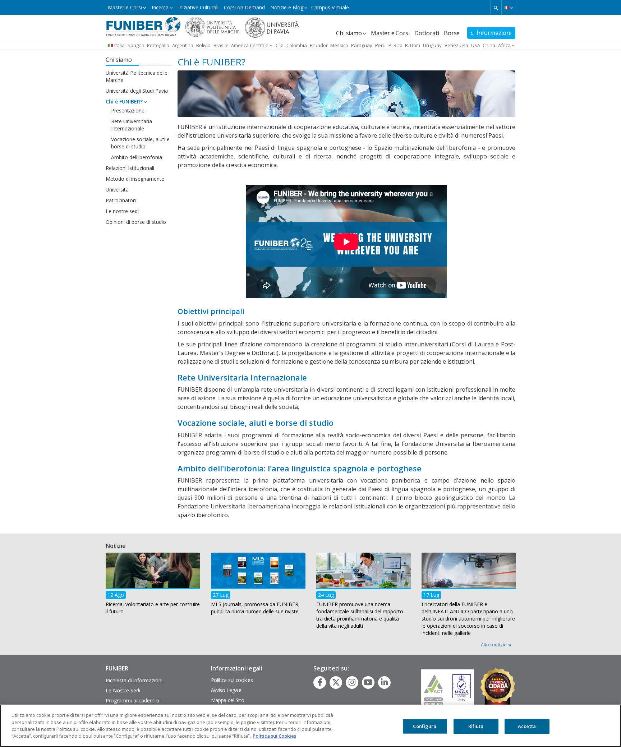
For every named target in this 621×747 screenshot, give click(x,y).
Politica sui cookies (232, 680)
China (489, 45)
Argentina (182, 45)
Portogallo (158, 45)
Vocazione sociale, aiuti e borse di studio (140, 143)
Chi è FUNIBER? (124, 101)
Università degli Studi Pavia (137, 90)
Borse (452, 33)
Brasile (221, 45)
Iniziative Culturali (198, 7)
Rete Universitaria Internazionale (131, 125)
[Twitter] (336, 682)
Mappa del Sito (227, 700)
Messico (339, 45)
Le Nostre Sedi (123, 690)
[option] (153, 586)
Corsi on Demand (244, 7)
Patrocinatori (121, 200)
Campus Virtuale (330, 7)
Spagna (136, 45)
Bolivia (203, 45)
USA (475, 45)
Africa (504, 45)
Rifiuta (476, 726)
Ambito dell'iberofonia (136, 157)
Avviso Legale (226, 690)
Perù (380, 45)
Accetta (527, 726)
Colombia (296, 45)
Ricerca (160, 7)
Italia (119, 45)
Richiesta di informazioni (134, 680)
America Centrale (249, 45)
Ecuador (319, 45)
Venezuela (456, 45)
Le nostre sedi (122, 211)
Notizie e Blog (286, 7)
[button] (508, 7)
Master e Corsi (125, 7)
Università (117, 189)
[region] (310, 726)
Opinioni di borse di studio (136, 221)
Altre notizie (494, 644)
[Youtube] (368, 682)
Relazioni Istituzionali (130, 168)
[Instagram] (352, 682)
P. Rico (395, 45)
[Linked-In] (384, 682)
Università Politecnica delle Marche (136, 76)
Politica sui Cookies (274, 736)
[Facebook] (320, 682)
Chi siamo (349, 33)
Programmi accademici (132, 700)
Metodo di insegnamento (135, 178)
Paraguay (361, 45)
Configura (424, 726)
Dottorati (426, 33)
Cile (280, 45)
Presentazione (127, 110)
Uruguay (432, 45)
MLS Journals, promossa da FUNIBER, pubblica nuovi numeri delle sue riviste (255, 608)
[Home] (143, 26)
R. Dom (412, 45)
